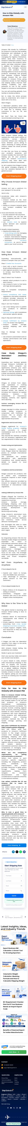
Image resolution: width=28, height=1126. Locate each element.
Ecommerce (8, 19)
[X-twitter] (14, 1108)
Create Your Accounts (13, 263)
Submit (14, 895)
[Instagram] (17, 1108)
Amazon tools (12, 222)
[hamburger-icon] (25, 7)
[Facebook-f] (8, 1108)
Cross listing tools (11, 233)
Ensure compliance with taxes (14, 294)
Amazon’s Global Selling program (14, 427)
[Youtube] (11, 1108)
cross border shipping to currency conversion (14, 625)
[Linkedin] (20, 1108)
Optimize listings (8, 312)
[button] (13, 851)
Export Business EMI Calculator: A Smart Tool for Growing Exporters (13, 950)
